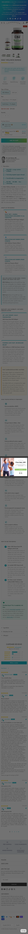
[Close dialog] (26, 458)
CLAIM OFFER (20, 469)
